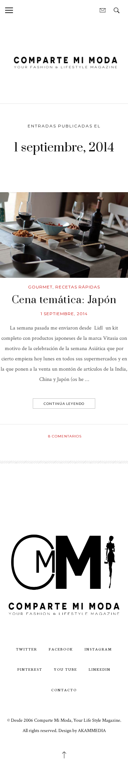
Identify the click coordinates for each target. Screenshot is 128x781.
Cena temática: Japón (64, 300)
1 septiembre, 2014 (64, 313)
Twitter (26, 649)
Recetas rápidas (77, 286)
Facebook (61, 649)
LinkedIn (100, 669)
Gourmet (40, 286)
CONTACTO (64, 689)
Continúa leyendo (64, 403)
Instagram (98, 649)
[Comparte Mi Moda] (64, 61)
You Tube (65, 669)
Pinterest (29, 669)
